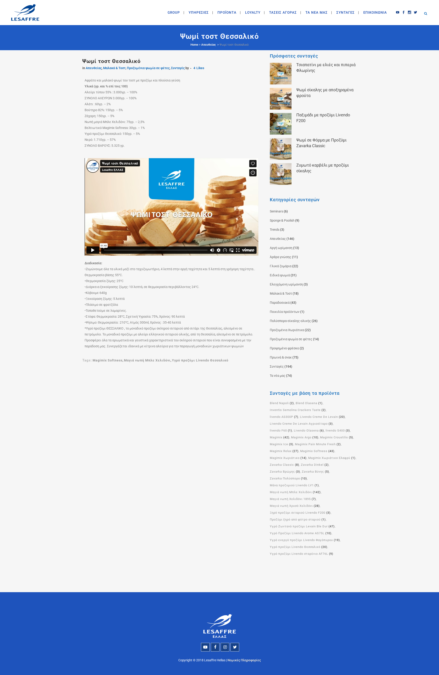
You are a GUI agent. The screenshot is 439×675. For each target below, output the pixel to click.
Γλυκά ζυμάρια (281, 266)
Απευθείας (208, 44)
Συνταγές (178, 68)
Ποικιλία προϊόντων (285, 312)
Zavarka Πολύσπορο (288, 478)
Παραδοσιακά (280, 302)
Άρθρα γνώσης (280, 257)
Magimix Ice (281, 444)
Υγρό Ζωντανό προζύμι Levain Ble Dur (302, 526)
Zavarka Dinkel (315, 464)
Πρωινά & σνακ (281, 357)
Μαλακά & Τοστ (114, 68)
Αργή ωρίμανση (281, 248)
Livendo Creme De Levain (322, 417)
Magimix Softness (108, 360)
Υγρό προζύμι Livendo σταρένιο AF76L (301, 553)
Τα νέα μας (277, 375)
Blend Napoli (282, 403)
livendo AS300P (284, 417)
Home (194, 44)
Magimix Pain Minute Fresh (318, 444)
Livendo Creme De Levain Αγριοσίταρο (301, 423)
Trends (274, 229)
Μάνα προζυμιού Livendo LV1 (294, 485)
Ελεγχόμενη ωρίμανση (286, 284)
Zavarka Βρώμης (285, 471)
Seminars (276, 211)
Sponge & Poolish (282, 220)
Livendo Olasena (309, 430)
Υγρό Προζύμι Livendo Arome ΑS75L (301, 533)
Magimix (279, 437)
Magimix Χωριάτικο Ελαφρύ (332, 458)
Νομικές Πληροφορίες (244, 660)
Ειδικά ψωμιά (280, 275)
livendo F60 (281, 430)
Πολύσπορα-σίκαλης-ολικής (290, 321)
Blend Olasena (309, 403)
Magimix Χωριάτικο (288, 458)
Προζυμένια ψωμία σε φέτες (148, 68)
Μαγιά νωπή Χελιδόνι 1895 (293, 499)
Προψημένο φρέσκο (284, 348)
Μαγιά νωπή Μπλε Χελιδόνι (147, 360)
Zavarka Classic (284, 464)
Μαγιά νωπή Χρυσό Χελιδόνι (295, 506)
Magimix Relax (284, 451)
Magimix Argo (305, 437)
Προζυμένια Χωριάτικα (287, 330)
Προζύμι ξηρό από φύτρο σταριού (298, 519)
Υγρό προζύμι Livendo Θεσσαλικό (200, 360)
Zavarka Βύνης (315, 471)
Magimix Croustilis (336, 437)
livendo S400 (338, 430)
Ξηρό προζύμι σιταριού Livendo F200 (300, 512)
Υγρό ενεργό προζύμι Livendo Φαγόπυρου (305, 540)
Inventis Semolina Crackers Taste (298, 410)
